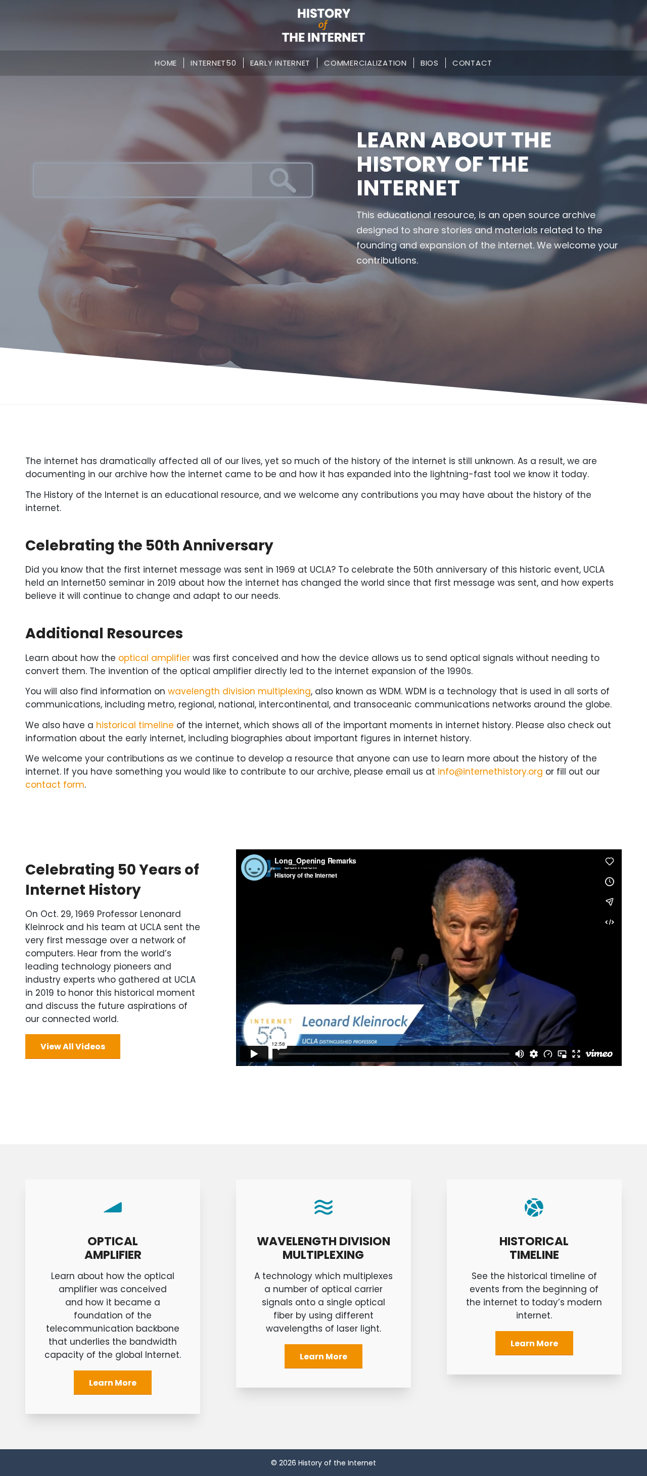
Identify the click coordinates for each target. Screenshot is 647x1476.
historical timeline (135, 725)
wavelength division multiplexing (239, 691)
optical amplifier (154, 658)
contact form (54, 785)
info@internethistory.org (490, 772)
